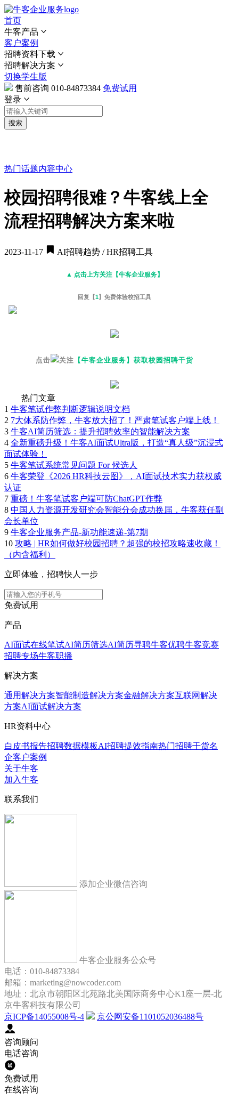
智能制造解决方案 (89, 695)
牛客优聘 (168, 644)
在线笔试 (47, 644)
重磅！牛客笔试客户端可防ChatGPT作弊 (86, 498)
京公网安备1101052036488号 (150, 1016)
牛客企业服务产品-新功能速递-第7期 (79, 532)
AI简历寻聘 (129, 644)
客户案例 (21, 42)
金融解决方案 (149, 695)
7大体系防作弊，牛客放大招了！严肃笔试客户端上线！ (115, 420)
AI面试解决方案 (51, 706)
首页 (12, 20)
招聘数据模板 (72, 745)
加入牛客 (21, 779)
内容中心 (55, 168)
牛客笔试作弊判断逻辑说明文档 (70, 409)
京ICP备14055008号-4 (44, 1016)
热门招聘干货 (183, 745)
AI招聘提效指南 (128, 745)
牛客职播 (55, 655)
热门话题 (21, 168)
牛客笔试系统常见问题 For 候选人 (74, 465)
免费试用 (120, 88)
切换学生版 (25, 76)
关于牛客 (21, 768)
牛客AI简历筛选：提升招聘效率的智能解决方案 (100, 431)
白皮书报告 (25, 745)
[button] (114, 32)
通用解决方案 (29, 695)
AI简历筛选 (86, 644)
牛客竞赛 (202, 644)
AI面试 (17, 644)
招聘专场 (21, 655)
